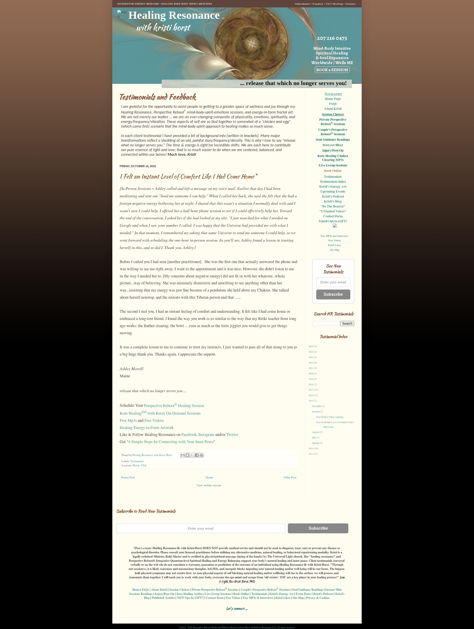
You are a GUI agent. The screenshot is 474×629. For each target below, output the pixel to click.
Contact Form (333, 216)
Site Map (334, 249)
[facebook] (209, 614)
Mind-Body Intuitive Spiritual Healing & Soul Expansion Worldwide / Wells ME (332, 58)
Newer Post (128, 477)
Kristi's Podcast (333, 196)
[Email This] (182, 455)
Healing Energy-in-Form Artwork (147, 427)
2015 (311, 400)
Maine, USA (139, 465)
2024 (311, 351)
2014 (311, 448)
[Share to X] (192, 455)
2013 (311, 453)
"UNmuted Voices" (332, 211)
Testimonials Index (333, 181)
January (316, 443)
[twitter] (235, 614)
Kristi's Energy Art (332, 186)
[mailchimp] (260, 614)
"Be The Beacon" (333, 206)
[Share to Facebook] (196, 455)
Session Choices (333, 114)
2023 (311, 357)
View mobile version (209, 485)
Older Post (290, 477)
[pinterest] (243, 614)
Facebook (189, 434)
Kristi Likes (334, 245)
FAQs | (146, 589)
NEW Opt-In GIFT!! (190, 598)
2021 (311, 368)
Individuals (302, 3)
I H (333, 145)
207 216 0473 (332, 38)
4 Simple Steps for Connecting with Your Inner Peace (171, 441)
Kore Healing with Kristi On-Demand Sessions (160, 413)
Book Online (333, 171)
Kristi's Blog (333, 201)
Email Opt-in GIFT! (333, 221)
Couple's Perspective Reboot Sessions (332, 132)
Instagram (206, 434)
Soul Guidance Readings (333, 139)
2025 (311, 346)
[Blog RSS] (226, 614)
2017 (311, 389)
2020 (311, 373)
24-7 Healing (335, 3)
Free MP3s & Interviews (258, 598)
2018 (311, 384)
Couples (318, 3)
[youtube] (252, 614)
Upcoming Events (332, 191)
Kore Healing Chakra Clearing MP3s (332, 158)
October (316, 411)
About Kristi (333, 108)
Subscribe (333, 294)
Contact (351, 3)
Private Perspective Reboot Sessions (332, 121)
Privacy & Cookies (318, 598)
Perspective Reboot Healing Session (174, 405)
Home (209, 477)
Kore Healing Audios (190, 594)
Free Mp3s (128, 420)
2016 (311, 395)
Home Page (333, 98)
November (317, 406)
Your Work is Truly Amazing (330, 417)
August (316, 432)
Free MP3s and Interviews (334, 236)
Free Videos (154, 420)
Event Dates (303, 594)
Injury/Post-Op (332, 150)
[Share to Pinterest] (201, 455)
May (314, 437)
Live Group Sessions (333, 165)
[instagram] (217, 614)
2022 (311, 362)
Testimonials (137, 461)
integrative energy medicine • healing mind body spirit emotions (164, 4)
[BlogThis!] (187, 455)
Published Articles (163, 598)
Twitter (232, 434)
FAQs (333, 103)
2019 (311, 379)
